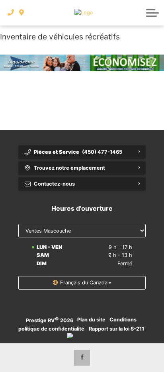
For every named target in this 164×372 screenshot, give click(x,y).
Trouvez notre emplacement (69, 168)
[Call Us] (11, 12)
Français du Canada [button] (83, 283)
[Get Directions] (22, 12)
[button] (152, 13)
